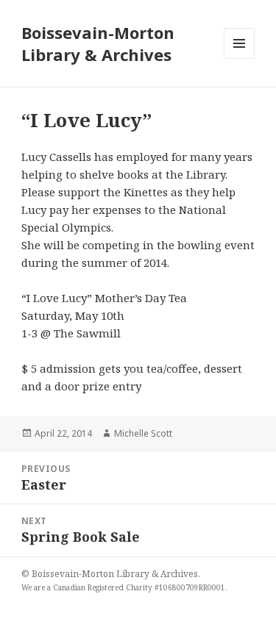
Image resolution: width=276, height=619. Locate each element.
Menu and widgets (239, 58)
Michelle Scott (143, 433)
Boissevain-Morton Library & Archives (97, 43)
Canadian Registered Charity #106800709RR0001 (139, 587)
